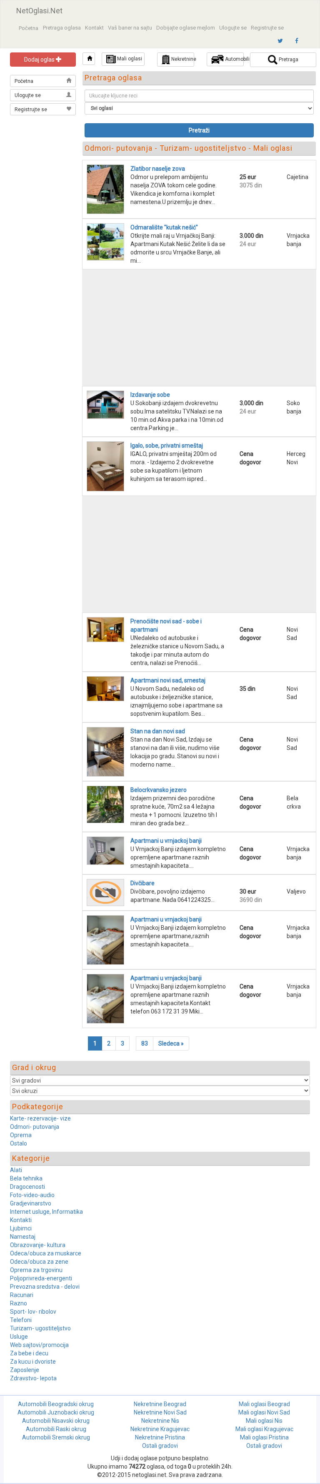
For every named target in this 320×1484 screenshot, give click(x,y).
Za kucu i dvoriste (33, 1361)
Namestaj (22, 1236)
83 (144, 1043)
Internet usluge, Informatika (46, 1211)
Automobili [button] (234, 59)
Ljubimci (21, 1228)
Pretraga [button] (288, 59)
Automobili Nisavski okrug (56, 1420)
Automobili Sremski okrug (56, 1437)
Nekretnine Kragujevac (160, 1429)
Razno (18, 1303)
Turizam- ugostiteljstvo (40, 1328)
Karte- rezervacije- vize (40, 1118)
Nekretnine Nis (160, 1420)
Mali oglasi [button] (129, 59)
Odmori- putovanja (34, 1126)
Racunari (21, 1295)
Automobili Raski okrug (56, 1429)
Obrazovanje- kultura (37, 1245)
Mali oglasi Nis (264, 1420)
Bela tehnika (26, 1178)
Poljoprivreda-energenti (41, 1278)
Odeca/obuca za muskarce (45, 1253)
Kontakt (94, 28)
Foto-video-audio (32, 1195)
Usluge (19, 1336)
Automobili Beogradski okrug (56, 1404)
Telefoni (21, 1320)
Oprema (21, 1135)
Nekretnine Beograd (160, 1404)
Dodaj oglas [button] (40, 59)
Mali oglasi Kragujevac (264, 1429)
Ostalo (18, 1143)
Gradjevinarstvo (30, 1203)
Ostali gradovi (160, 1445)
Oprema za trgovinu (36, 1270)
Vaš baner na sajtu (130, 28)
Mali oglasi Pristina (264, 1437)
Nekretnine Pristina (160, 1437)
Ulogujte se (233, 28)
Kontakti (21, 1220)
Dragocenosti (27, 1186)
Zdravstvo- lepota (33, 1378)
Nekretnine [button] (182, 59)
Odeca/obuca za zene (39, 1261)
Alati (16, 1170)
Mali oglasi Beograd (264, 1404)
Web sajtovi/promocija (39, 1345)
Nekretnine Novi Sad (160, 1412)
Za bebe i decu (29, 1353)
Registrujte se (267, 28)
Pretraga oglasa (62, 28)
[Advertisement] (43, 159)
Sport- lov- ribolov (33, 1311)
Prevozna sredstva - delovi (45, 1286)
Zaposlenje (24, 1370)
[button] (88, 58)
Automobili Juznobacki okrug (56, 1412)
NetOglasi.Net (39, 10)
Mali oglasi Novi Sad (264, 1412)
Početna (28, 28)
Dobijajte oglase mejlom (185, 28)
